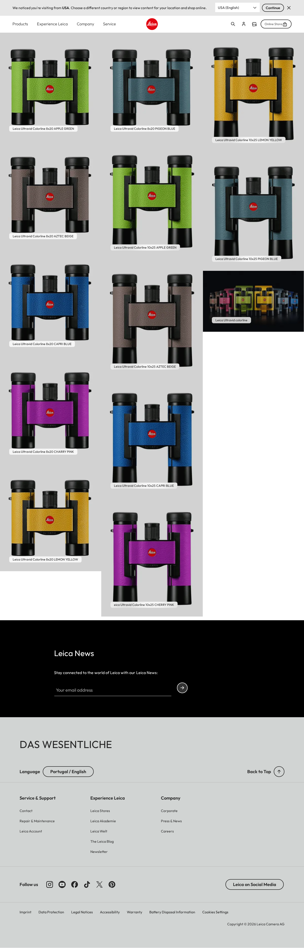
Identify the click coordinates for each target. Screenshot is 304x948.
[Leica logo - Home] (152, 24)
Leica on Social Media (254, 884)
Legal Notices (82, 912)
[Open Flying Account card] (243, 24)
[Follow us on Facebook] (74, 884)
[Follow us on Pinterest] (111, 884)
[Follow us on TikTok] (87, 884)
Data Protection (51, 912)
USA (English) (228, 7)
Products (20, 23)
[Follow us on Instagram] (49, 884)
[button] (279, 771)
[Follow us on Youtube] (62, 884)
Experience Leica (52, 23)
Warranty (134, 912)
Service (109, 23)
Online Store (273, 24)
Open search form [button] (233, 24)
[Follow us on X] (99, 884)
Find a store (254, 24)
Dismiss (289, 7)
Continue (273, 8)
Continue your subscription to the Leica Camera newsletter (182, 688)
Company (85, 23)
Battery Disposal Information (172, 912)
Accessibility (110, 912)
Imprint (25, 912)
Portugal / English (68, 771)
